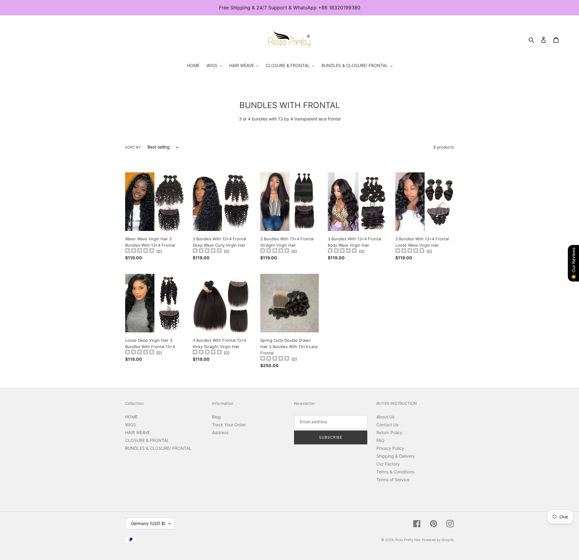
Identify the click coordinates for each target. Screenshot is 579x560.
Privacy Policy (390, 448)
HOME (131, 416)
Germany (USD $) (148, 523)
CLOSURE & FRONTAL (147, 440)
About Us (385, 416)
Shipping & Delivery (395, 456)
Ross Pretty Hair (408, 540)
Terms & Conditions (395, 471)
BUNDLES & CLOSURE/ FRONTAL (158, 448)
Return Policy (389, 432)
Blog (216, 416)
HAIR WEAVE (137, 432)
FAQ (380, 440)
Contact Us (387, 424)
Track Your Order (229, 424)
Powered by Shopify (438, 540)
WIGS (130, 424)
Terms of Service (393, 479)
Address (220, 432)
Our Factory (388, 463)
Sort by (133, 147)
